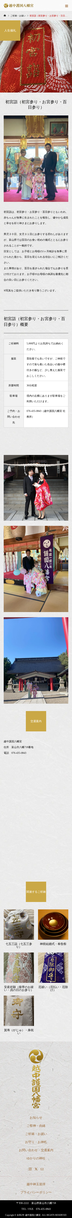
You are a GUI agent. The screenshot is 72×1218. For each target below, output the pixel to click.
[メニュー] (66, 5)
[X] (36, 1169)
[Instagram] (30, 1169)
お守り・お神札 (36, 1142)
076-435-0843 (34, 411)
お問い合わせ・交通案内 (36, 1150)
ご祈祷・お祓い (36, 1134)
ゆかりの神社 (36, 1158)
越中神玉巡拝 (36, 1184)
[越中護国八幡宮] (36, 1079)
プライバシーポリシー (36, 1192)
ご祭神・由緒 (36, 1126)
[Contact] (42, 1169)
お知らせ (36, 1117)
